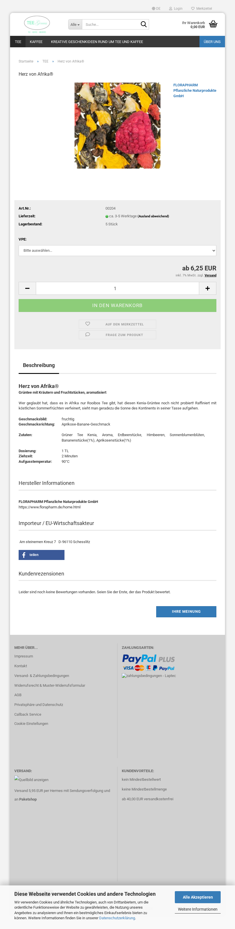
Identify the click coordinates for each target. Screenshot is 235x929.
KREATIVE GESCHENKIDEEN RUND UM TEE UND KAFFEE (97, 42)
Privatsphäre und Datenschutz (38, 704)
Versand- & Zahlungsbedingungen (41, 676)
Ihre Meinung (186, 611)
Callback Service (27, 714)
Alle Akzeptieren (198, 897)
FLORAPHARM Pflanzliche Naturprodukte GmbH (194, 90)
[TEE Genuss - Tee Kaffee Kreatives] (37, 24)
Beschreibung (39, 365)
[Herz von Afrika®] (117, 125)
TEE (18, 42)
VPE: (23, 239)
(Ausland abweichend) (153, 216)
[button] (156, 8)
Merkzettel (203, 9)
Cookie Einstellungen (31, 723)
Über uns (212, 42)
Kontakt (20, 666)
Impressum (23, 656)
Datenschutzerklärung (117, 918)
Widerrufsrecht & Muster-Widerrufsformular (49, 685)
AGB (17, 695)
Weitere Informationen (198, 909)
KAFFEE (36, 42)
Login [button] (177, 9)
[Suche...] (143, 24)
